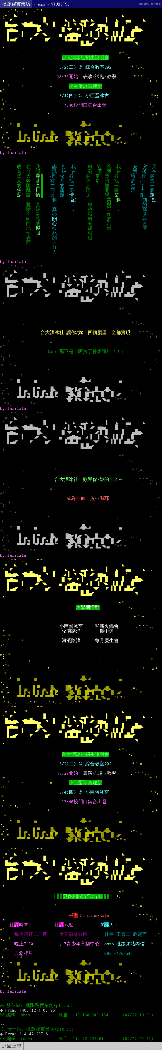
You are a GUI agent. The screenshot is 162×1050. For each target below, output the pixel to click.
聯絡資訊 (143, 4)
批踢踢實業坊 (16, 4)
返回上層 (11, 1046)
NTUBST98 (54, 4)
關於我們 (156, 4)
